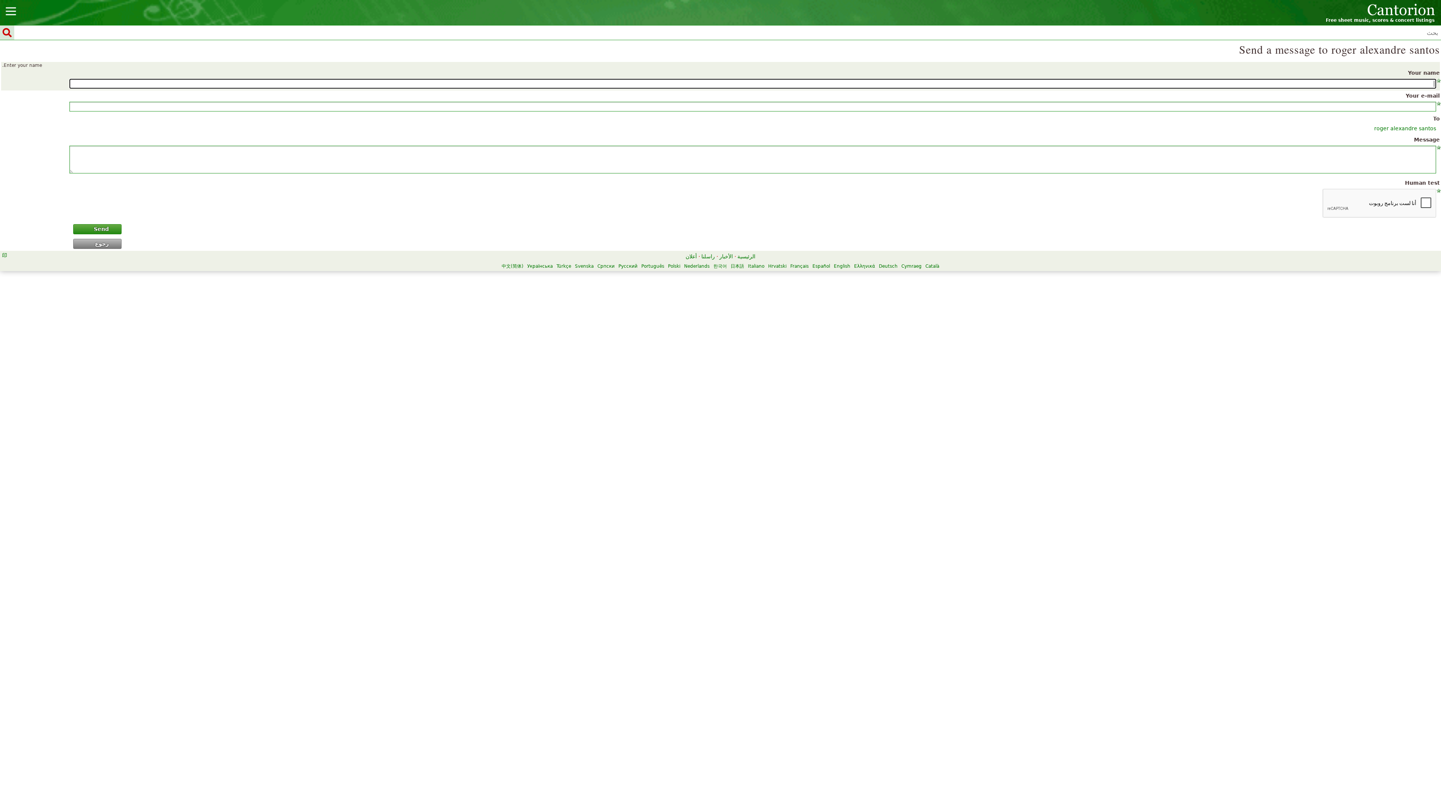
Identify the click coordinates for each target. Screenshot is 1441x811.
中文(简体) (512, 266)
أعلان (691, 256)
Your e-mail (1423, 96)
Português (652, 266)
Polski (674, 266)
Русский (628, 266)
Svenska (584, 266)
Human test (1422, 183)
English (842, 266)
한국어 (720, 266)
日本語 (737, 266)
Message (1427, 140)
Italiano (756, 266)
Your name (1424, 73)
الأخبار (726, 256)
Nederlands (697, 266)
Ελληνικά (864, 266)
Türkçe (564, 266)
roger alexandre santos (1405, 128)
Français (799, 266)
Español (821, 266)
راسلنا (708, 256)
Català (932, 266)
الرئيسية (746, 256)
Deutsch (888, 266)
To (1436, 119)
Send (101, 229)
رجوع (102, 244)
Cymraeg (911, 266)
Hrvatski (777, 266)
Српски (606, 266)
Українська (540, 266)
